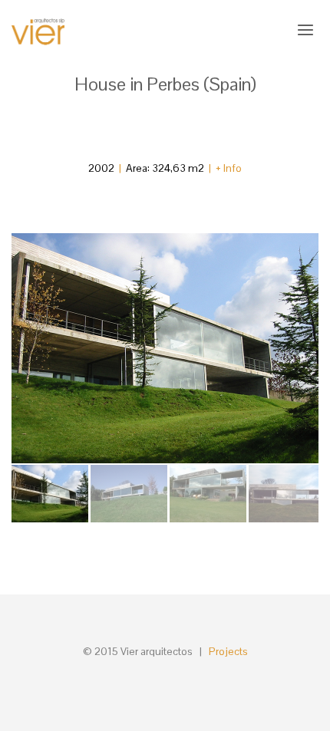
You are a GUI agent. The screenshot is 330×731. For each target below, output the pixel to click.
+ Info (229, 168)
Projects (228, 651)
